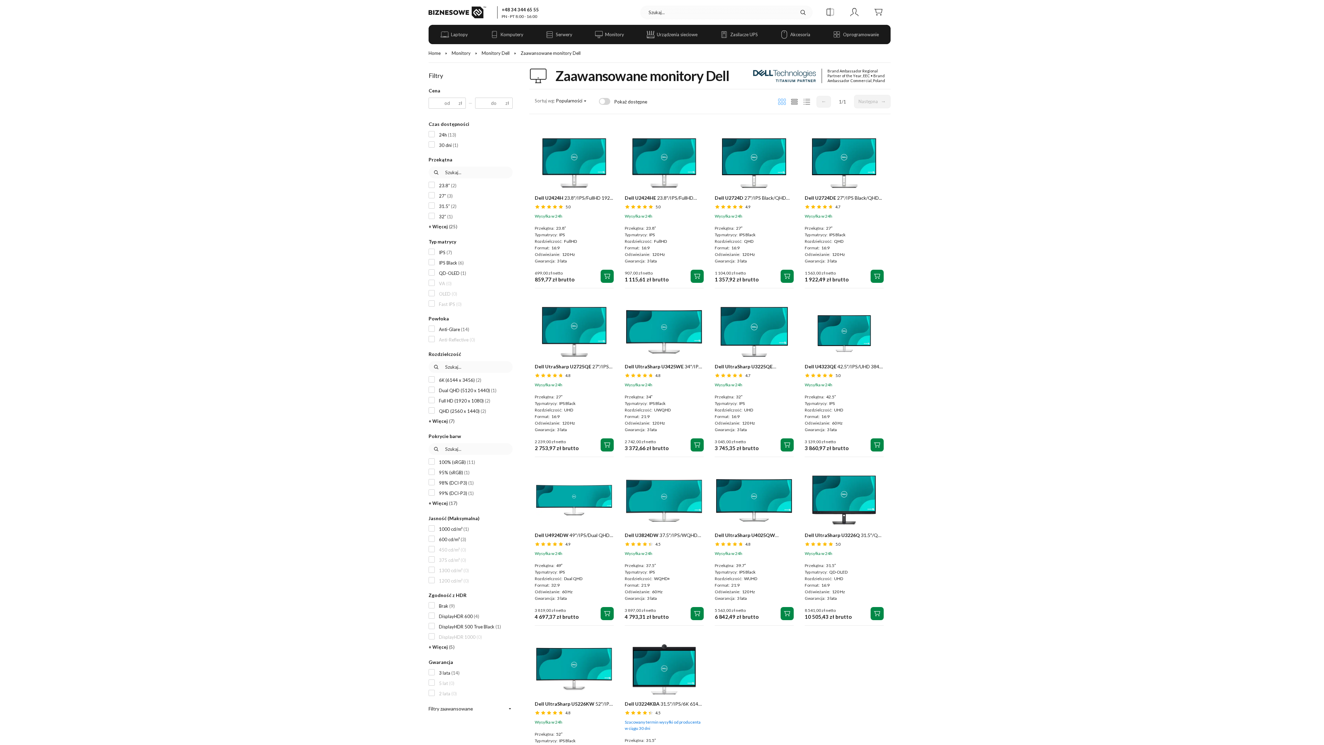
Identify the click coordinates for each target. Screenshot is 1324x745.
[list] (794, 102)
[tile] (782, 102)
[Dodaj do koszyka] (607, 276)
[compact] (807, 102)
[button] (830, 12)
